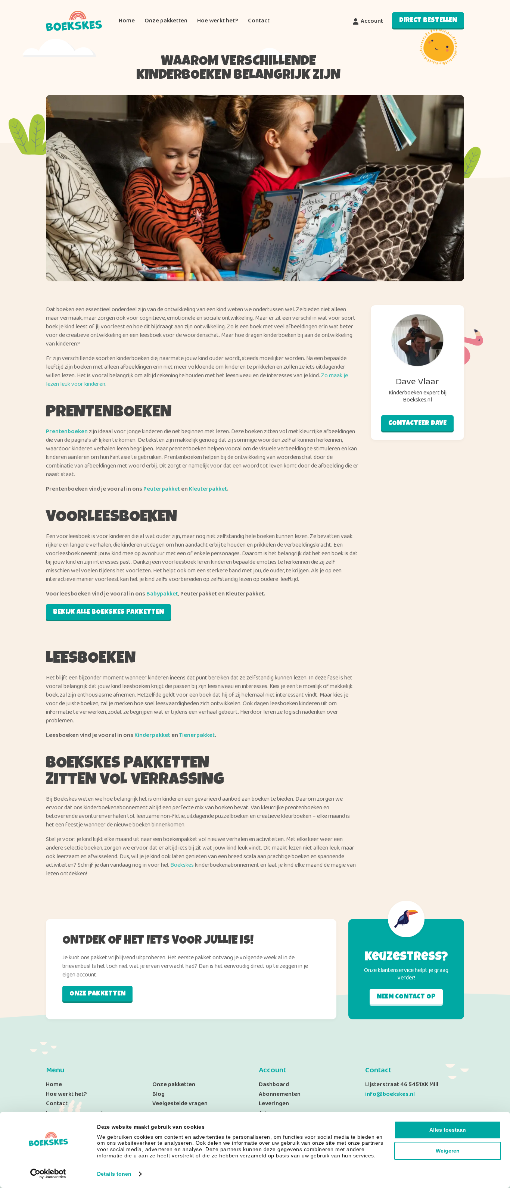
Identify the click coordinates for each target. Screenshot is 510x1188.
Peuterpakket (161, 489)
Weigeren (448, 1151)
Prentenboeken (67, 431)
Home (127, 20)
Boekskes (182, 865)
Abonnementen (280, 1094)
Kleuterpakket (208, 489)
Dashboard (274, 1084)
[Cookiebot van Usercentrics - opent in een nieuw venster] (48, 1174)
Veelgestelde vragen (180, 1103)
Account (372, 20)
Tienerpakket (197, 735)
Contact (259, 20)
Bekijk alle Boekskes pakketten (108, 612)
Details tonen (114, 1174)
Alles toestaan (447, 1130)
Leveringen (274, 1103)
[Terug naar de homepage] (74, 21)
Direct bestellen (428, 20)
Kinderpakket (152, 735)
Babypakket (162, 593)
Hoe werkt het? (217, 20)
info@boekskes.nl (390, 1094)
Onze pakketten (165, 20)
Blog (158, 1094)
